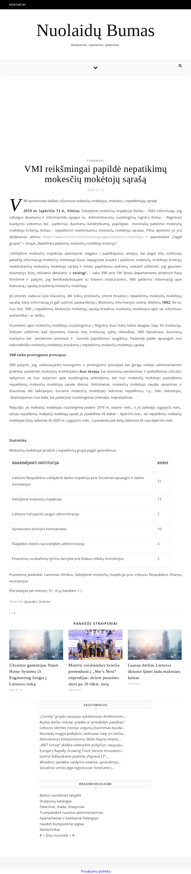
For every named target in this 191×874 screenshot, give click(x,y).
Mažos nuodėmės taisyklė (60, 795)
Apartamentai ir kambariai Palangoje (69, 818)
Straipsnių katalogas (56, 801)
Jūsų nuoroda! (57, 835)
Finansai (95, 161)
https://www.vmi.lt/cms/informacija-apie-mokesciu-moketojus (93, 236)
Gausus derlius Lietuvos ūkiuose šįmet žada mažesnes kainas (154, 671)
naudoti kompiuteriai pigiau (62, 823)
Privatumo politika (95, 871)
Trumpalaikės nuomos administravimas (71, 812)
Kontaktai (17, 4)
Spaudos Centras (37, 601)
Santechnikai (50, 829)
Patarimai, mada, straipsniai (62, 806)
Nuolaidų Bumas (95, 30)
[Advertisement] (95, 109)
